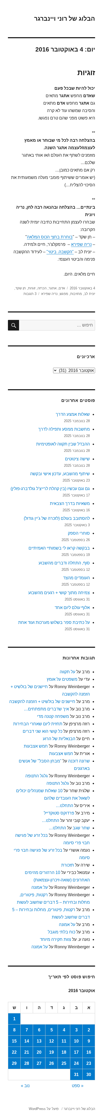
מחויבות (76, 294)
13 (39, 1041)
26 (51, 1063)
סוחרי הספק (79, 533)
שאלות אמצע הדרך (73, 414)
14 (26, 1041)
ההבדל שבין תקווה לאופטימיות (63, 444)
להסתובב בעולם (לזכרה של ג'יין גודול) (57, 518)
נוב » (25, 1085)
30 (88, 1074)
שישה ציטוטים (77, 459)
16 (88, 1052)
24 (76, 1063)
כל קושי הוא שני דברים (42, 731)
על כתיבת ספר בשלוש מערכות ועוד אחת (54, 622)
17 (76, 1052)
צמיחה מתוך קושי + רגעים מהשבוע (59, 592)
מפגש (64, 294)
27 (39, 1063)
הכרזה (42, 288)
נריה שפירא (81, 244)
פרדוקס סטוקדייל (59, 813)
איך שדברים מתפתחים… (46, 709)
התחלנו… (64, 805)
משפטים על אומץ (62, 679)
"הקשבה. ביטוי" (60, 252)
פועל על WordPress (44, 1109)
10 (76, 1041)
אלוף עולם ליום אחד (72, 607)
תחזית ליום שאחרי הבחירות (37, 724)
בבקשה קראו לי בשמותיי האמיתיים (59, 548)
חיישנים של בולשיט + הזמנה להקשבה (42, 701)
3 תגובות (30, 294)
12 (51, 1041)
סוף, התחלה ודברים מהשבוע (64, 563)
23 (88, 1063)
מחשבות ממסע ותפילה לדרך (64, 429)
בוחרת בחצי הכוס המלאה (50, 237)
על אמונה (39, 887)
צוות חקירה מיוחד (55, 939)
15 (14, 1041)
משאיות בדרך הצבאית (70, 503)
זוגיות (86, 72)
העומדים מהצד (76, 578)
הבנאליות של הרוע (59, 738)
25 (64, 1063)
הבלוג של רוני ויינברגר (64, 18)
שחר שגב (81, 828)
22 (14, 1052)
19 (51, 1052)
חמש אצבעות (36, 746)
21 (26, 1052)
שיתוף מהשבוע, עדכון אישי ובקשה (60, 473)
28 (26, 1063)
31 (76, 1074)
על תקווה (67, 672)
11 (64, 1041)
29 (14, 1063)
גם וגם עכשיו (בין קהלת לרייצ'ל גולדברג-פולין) (50, 488)
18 (64, 1052)
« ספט (77, 1085)
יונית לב (89, 294)
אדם (62, 288)
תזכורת (67, 865)
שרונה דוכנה (79, 761)
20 (39, 1052)
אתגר (53, 288)
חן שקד (20, 288)
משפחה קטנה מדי (53, 716)
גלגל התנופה (36, 776)
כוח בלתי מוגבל (61, 932)
